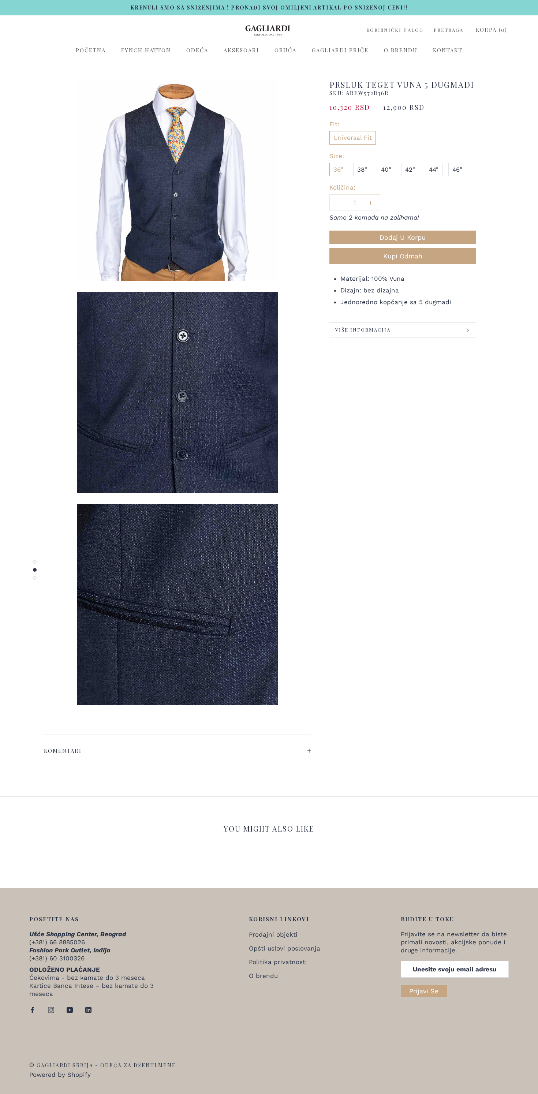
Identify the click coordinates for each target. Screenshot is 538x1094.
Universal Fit (352, 138)
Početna (91, 50)
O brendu (401, 50)
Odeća (197, 50)
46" (457, 169)
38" (362, 169)
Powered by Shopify (60, 1074)
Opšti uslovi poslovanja (284, 948)
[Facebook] (32, 1009)
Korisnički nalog (394, 30)
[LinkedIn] (88, 1009)
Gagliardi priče (340, 50)
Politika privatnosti (278, 962)
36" (338, 169)
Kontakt (448, 50)
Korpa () (491, 29)
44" (433, 169)
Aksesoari (241, 50)
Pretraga (448, 30)
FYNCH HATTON (146, 50)
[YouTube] (70, 1009)
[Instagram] (51, 1009)
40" (386, 169)
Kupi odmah (402, 256)
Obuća (285, 50)
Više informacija (363, 329)
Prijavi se (423, 991)
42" (410, 169)
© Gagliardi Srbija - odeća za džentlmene (102, 1065)
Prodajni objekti (273, 934)
